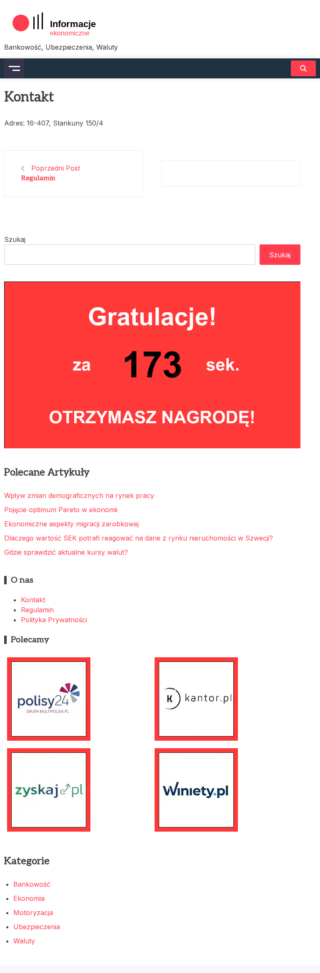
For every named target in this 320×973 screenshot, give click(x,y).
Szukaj (14, 239)
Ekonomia (29, 898)
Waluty (24, 941)
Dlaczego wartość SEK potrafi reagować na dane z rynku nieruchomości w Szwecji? (138, 538)
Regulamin (38, 178)
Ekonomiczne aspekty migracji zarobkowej (71, 524)
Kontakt (33, 600)
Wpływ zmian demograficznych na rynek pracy (79, 495)
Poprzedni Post (55, 168)
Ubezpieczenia (36, 927)
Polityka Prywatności (54, 620)
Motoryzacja (33, 912)
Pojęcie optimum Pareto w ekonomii (61, 509)
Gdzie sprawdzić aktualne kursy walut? (66, 552)
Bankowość (31, 884)
